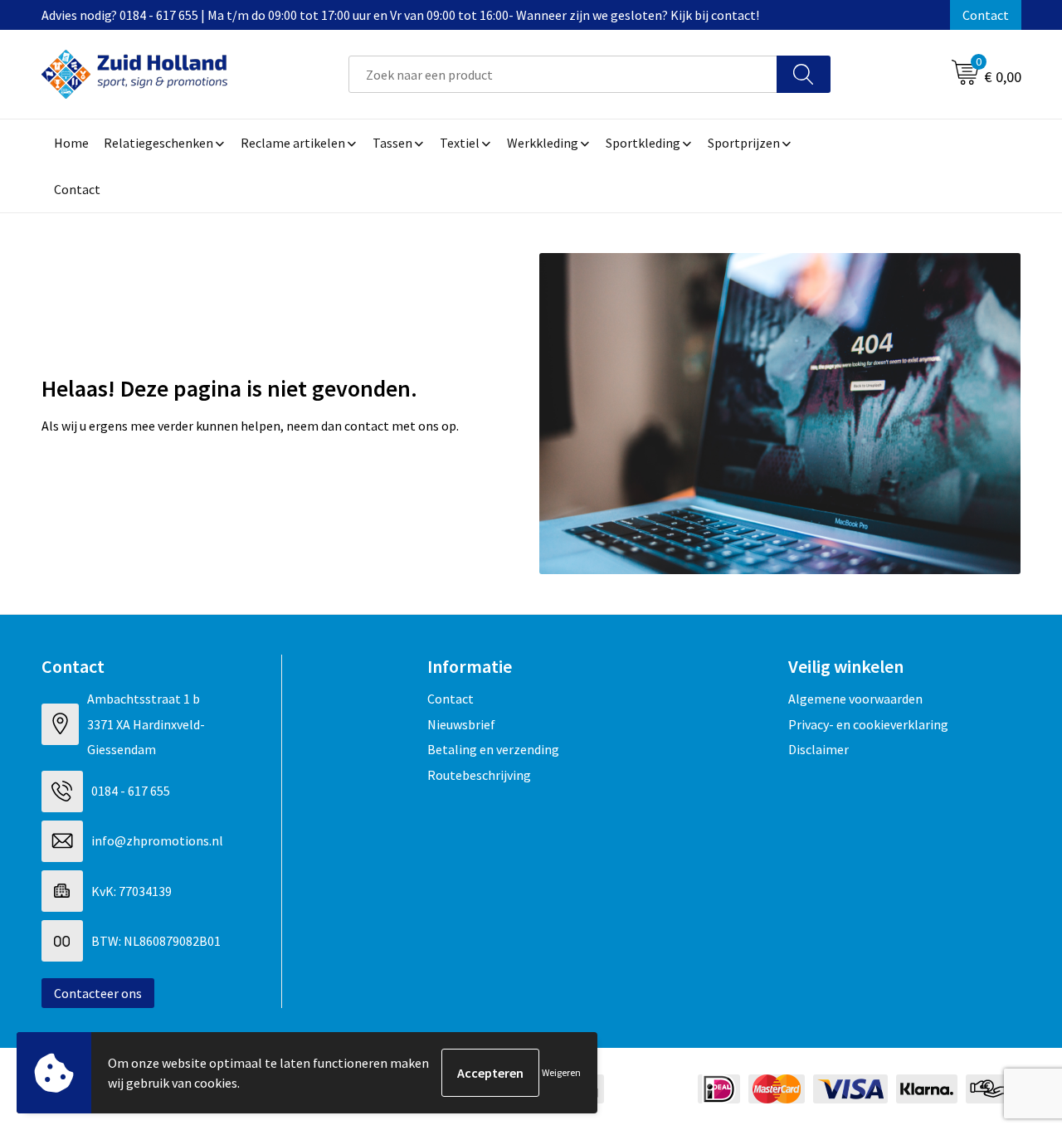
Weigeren (561, 1072)
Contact (985, 15)
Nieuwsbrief (461, 724)
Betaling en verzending (493, 749)
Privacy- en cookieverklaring (868, 724)
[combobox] (562, 74)
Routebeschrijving (479, 775)
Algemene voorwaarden (855, 698)
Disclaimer (818, 749)
